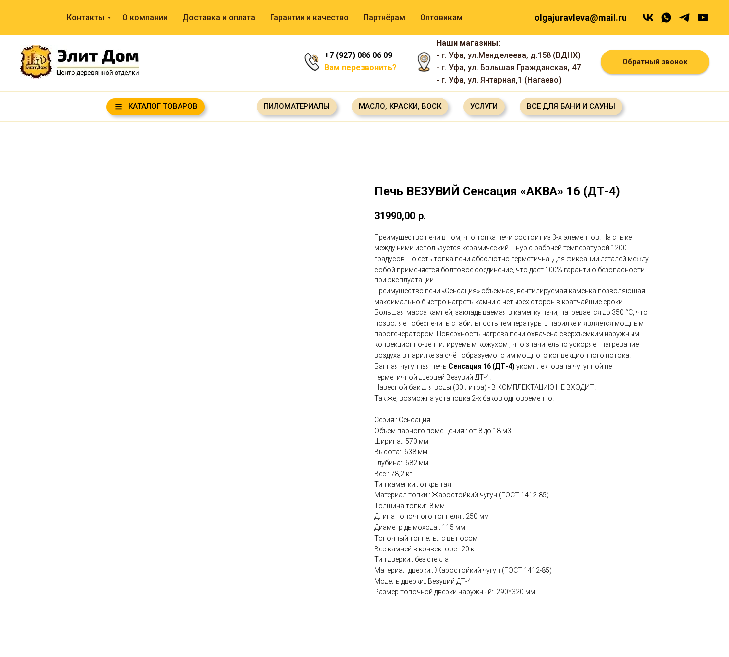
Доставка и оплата (218, 17)
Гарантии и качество (309, 17)
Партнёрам (384, 17)
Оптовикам (441, 17)
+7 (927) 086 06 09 (358, 55)
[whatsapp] (666, 17)
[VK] (648, 17)
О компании (145, 17)
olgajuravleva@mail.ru (580, 17)
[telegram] (684, 17)
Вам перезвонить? (360, 67)
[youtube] (703, 17)
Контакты (86, 17)
